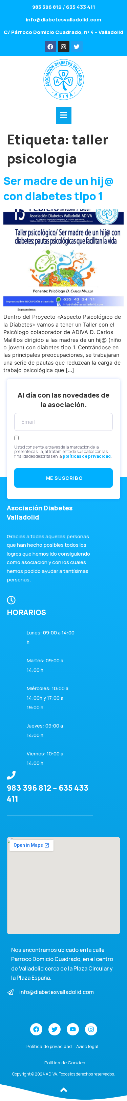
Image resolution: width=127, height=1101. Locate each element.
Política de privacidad (49, 1046)
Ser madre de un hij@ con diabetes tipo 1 (58, 188)
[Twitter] (77, 46)
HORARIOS (26, 612)
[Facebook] (50, 46)
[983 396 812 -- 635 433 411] (11, 775)
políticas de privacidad (87, 456)
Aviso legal (87, 1046)
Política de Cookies (64, 1063)
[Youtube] (73, 1029)
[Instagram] (63, 46)
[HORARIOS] (11, 600)
